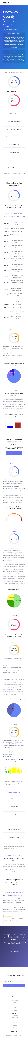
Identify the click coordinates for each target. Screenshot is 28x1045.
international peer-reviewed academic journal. (11, 674)
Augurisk (16, 174)
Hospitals (5, 844)
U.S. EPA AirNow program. (8, 756)
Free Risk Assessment (14, 452)
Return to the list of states (10, 29)
